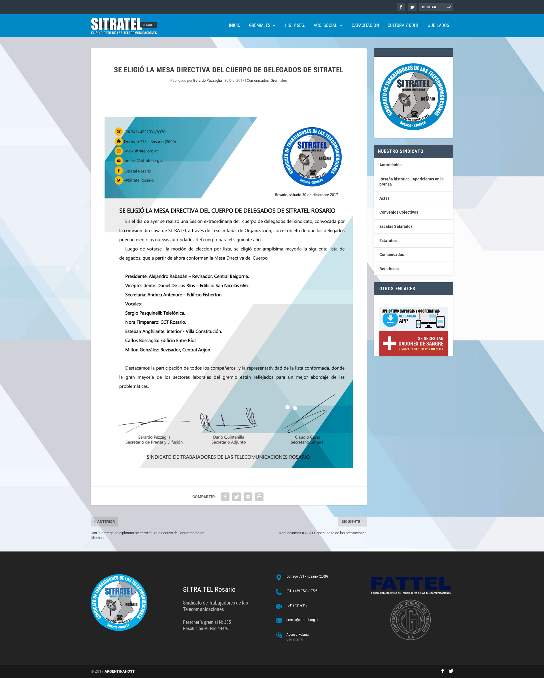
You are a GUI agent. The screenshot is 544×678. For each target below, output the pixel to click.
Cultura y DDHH (404, 25)
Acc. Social (325, 25)
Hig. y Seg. (295, 25)
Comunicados (258, 80)
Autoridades (390, 165)
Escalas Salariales (396, 226)
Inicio (235, 25)
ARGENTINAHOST (120, 671)
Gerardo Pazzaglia (207, 80)
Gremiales (259, 25)
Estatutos (388, 240)
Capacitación (365, 25)
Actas (384, 198)
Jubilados (438, 25)
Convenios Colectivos (398, 212)
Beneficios (389, 268)
